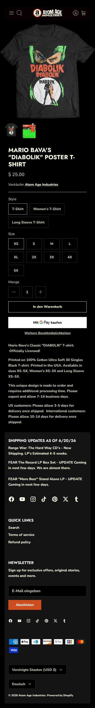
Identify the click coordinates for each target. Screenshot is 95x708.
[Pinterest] (62, 697)
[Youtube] (28, 697)
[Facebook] (16, 697)
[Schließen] (89, 626)
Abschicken (52, 684)
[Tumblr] (84, 697)
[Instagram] (39, 697)
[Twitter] (73, 697)
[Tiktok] (50, 697)
